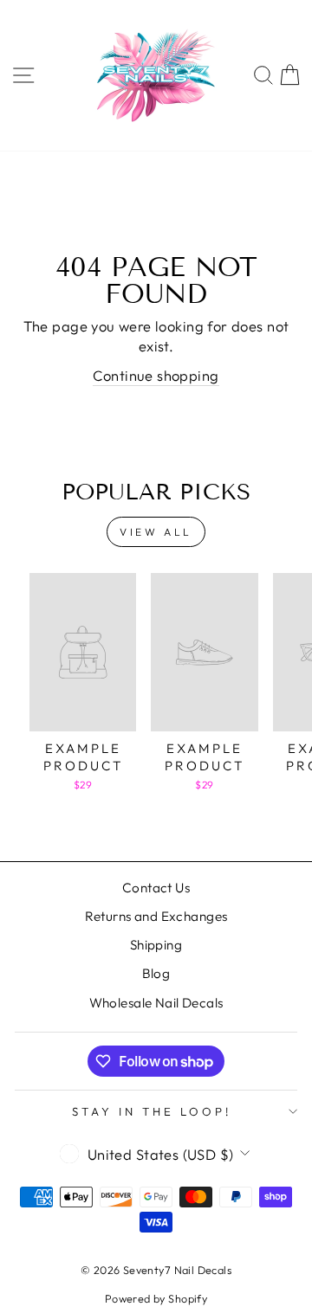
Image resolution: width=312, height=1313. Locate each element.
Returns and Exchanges (156, 916)
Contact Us (156, 887)
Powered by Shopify (156, 1298)
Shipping (156, 944)
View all (156, 531)
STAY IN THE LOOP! (151, 1111)
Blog (156, 973)
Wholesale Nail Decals (156, 1002)
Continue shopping (155, 375)
